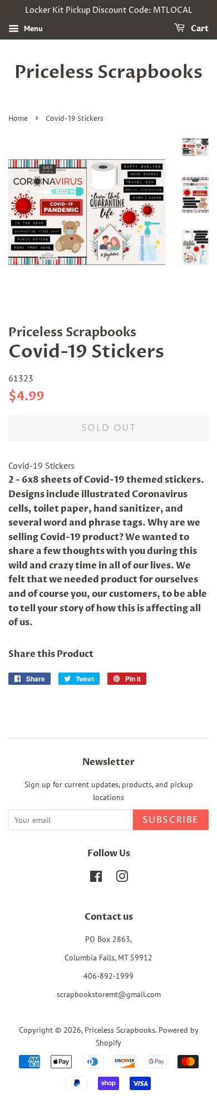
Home (18, 119)
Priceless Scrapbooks (108, 72)
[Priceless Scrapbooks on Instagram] (122, 879)
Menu (32, 28)
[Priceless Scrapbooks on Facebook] (96, 879)
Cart (199, 28)
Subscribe (170, 820)
